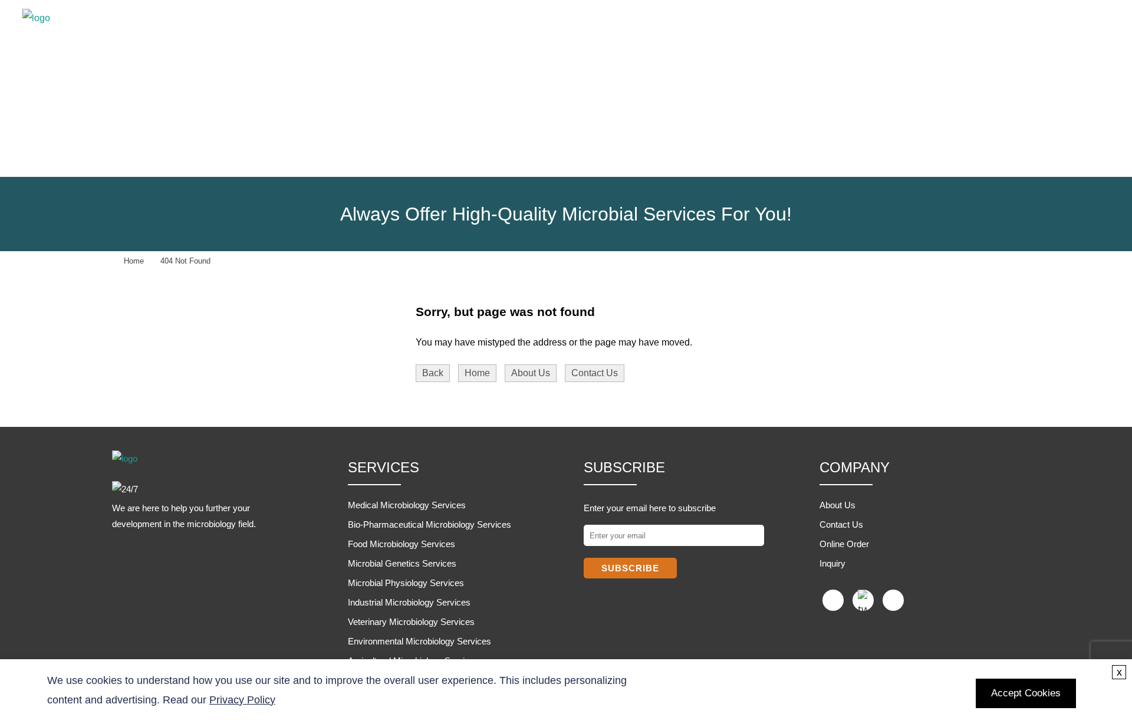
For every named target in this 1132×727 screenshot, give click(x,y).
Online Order (844, 544)
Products (670, 31)
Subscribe (630, 568)
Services (586, 31)
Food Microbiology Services (401, 544)
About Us (530, 373)
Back (432, 373)
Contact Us (594, 373)
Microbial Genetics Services (402, 563)
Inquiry (832, 563)
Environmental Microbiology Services (419, 641)
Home (514, 31)
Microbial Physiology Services (406, 583)
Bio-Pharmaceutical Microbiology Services (429, 524)
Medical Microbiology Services (407, 505)
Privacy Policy (242, 700)
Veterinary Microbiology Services (411, 622)
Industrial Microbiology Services (409, 602)
